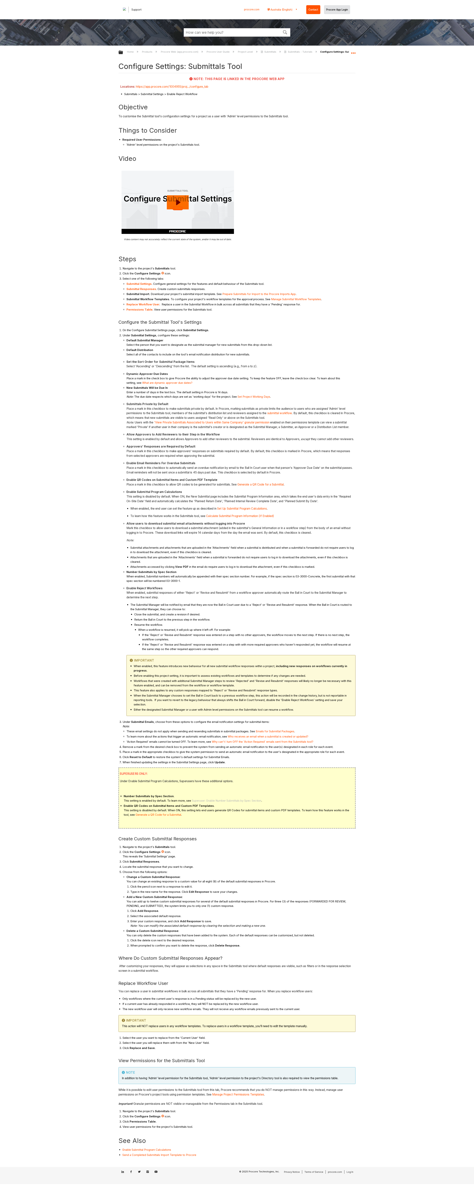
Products (147, 51)
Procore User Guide (218, 51)
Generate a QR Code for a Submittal (260, 484)
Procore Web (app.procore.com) (180, 51)
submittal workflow (279, 413)
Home (130, 51)
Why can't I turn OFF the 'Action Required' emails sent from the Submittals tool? (262, 741)
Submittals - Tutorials (300, 51)
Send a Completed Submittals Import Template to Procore (159, 1155)
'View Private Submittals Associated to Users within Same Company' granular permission (212, 422)
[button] (285, 32)
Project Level (246, 51)
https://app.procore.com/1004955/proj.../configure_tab (172, 86)
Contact (313, 9)
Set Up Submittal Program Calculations (242, 508)
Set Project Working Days (254, 396)
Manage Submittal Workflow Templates (296, 299)
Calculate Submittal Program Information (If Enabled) (240, 516)
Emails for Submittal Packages (275, 731)
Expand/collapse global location (353, 51)
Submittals (270, 51)
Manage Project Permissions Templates (238, 1094)
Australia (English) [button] (281, 9)
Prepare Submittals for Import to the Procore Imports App (259, 294)
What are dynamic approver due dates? (167, 382)
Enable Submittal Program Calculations (146, 1149)
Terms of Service (313, 1172)
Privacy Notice (292, 1172)
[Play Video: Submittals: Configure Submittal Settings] (178, 202)
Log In (350, 1172)
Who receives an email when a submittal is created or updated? (268, 736)
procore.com (251, 9)
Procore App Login (337, 9)
